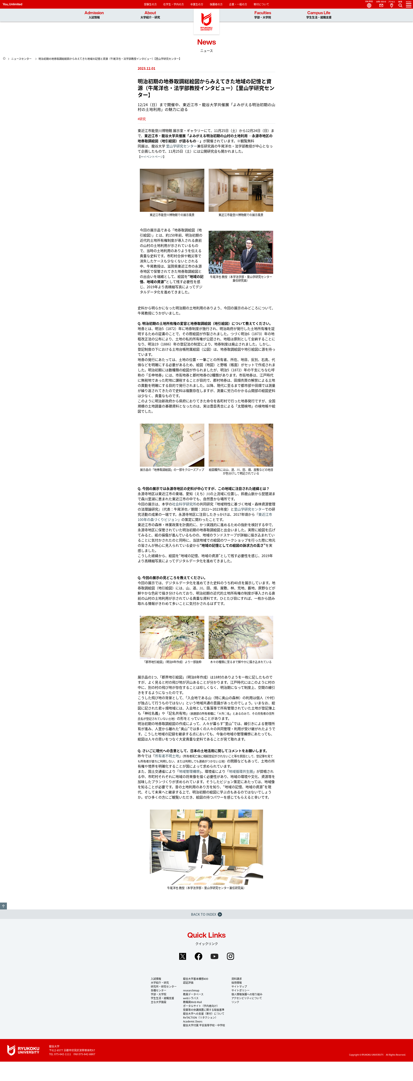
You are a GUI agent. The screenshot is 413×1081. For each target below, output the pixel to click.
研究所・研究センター (164, 986)
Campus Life (318, 15)
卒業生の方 (196, 4)
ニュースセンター (21, 58)
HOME (4, 58)
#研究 (142, 118)
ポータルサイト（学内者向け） (201, 1006)
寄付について (261, 4)
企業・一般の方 (238, 4)
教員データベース (193, 994)
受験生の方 (150, 4)
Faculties (262, 15)
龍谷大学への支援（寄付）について (203, 1013)
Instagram (230, 956)
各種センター (158, 990)
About (150, 15)
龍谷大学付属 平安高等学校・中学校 (204, 1025)
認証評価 (188, 982)
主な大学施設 (158, 1002)
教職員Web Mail (192, 1002)
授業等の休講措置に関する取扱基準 (203, 1009)
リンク (235, 1002)
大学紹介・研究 (160, 982)
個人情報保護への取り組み (246, 994)
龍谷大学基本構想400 (195, 978)
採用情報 (236, 982)
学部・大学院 (158, 994)
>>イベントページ (151, 157)
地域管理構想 (189, 771)
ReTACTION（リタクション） (200, 1017)
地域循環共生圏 (241, 771)
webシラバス (191, 998)
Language (367, 4)
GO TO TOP (3, 906)
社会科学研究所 (184, 503)
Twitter (182, 956)
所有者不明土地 (167, 755)
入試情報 (156, 978)
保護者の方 (216, 4)
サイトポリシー (240, 990)
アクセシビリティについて (246, 998)
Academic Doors (192, 1021)
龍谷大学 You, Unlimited (206, 21)
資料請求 (236, 978)
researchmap (191, 990)
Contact (379, 4)
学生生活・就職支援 (162, 998)
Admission (94, 15)
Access (391, 4)
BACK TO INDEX (206, 914)
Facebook (198, 956)
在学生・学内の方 (173, 4)
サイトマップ (239, 986)
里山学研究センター (181, 146)
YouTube (214, 956)
